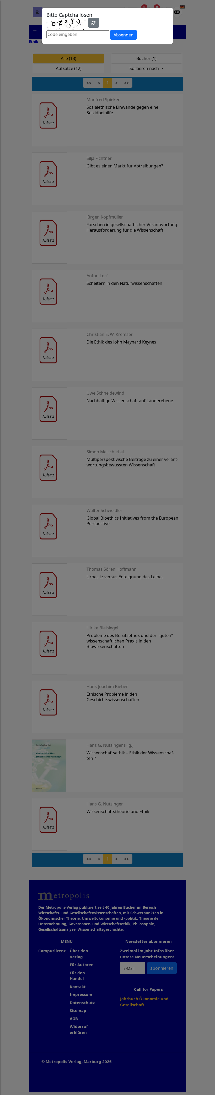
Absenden (123, 35)
